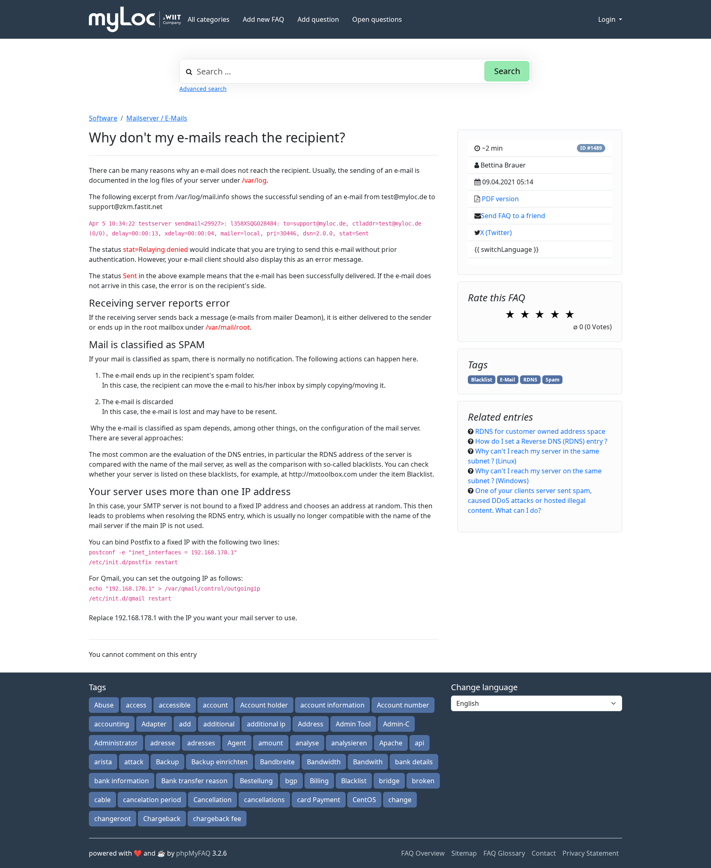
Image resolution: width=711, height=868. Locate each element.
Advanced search (203, 89)
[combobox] (355, 71)
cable (102, 799)
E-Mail (507, 379)
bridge (389, 780)
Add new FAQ (263, 19)
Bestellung (256, 780)
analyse (307, 742)
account (215, 705)
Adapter (154, 723)
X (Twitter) (496, 232)
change (399, 799)
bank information (121, 780)
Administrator (116, 742)
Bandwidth (324, 761)
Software (103, 118)
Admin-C (396, 723)
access (136, 705)
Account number (403, 705)
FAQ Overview (423, 853)
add (185, 723)
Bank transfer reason (194, 780)
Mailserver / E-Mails (156, 118)
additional (219, 723)
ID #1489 (591, 147)
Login (607, 19)
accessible (175, 705)
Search (507, 71)
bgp (291, 780)
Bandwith (368, 761)
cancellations (264, 799)
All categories (209, 19)
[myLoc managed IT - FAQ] (135, 19)
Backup (167, 761)
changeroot (112, 818)
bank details (414, 761)
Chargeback (162, 818)
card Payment (318, 799)
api (419, 742)
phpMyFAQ (193, 853)
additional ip (266, 723)
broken (423, 780)
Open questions (377, 19)
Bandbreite (277, 761)
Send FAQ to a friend (513, 215)
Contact (544, 853)
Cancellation (212, 799)
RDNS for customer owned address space (540, 431)
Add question (318, 19)
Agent (237, 742)
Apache (390, 742)
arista (103, 761)
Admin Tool (353, 723)
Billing (319, 780)
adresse (162, 742)
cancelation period (152, 799)
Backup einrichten (219, 761)
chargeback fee (217, 818)
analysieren (349, 742)
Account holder (264, 705)
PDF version (500, 198)
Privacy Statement (590, 853)
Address (310, 723)
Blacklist (481, 379)
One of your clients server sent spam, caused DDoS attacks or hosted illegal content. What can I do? (530, 500)
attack (134, 761)
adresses (201, 742)
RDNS (530, 379)
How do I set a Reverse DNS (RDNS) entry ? (541, 441)
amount (270, 742)
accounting (111, 723)
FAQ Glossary (504, 853)
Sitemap (464, 853)
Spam (553, 379)
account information (332, 705)
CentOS (364, 799)
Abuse (104, 705)
